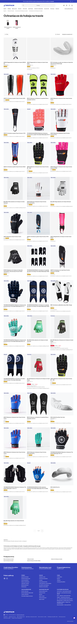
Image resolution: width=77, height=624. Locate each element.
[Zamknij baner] (72, 1)
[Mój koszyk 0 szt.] (72, 5)
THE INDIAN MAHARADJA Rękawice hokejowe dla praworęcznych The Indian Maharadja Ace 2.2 (15, 305)
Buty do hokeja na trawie (9, 559)
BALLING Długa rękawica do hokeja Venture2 (60, 201)
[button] (59, 347)
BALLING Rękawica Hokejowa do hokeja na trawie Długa (61, 340)
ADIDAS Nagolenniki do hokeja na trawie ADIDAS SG (15, 63)
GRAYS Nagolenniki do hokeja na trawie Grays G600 (37, 63)
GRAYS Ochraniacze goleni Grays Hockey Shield (14, 166)
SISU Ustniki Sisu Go (55, 487)
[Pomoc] (66, 5)
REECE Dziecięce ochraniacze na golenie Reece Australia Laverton (38, 99)
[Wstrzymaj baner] (71, 1)
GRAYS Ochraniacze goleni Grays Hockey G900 (14, 98)
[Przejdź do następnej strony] (42, 530)
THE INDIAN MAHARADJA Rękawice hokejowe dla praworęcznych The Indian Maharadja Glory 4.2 (15, 340)
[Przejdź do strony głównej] (9, 5)
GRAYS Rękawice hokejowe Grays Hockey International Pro (36, 202)
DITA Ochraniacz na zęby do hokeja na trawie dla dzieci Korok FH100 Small (61, 63)
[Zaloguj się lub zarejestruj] (69, 5)
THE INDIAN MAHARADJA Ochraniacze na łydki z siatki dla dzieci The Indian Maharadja (14, 379)
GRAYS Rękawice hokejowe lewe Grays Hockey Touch (61, 99)
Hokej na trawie (30, 559)
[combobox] (67, 34)
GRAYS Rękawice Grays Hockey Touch (12, 236)
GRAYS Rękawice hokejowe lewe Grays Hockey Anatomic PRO (61, 167)
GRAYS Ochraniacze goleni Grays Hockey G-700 (14, 133)
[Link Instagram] (7, 578)
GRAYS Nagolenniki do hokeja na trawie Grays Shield (61, 237)
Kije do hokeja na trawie (8, 560)
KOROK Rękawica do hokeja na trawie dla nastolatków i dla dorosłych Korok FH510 (13, 271)
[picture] (15, 49)
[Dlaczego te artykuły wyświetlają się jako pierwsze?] (55, 34)
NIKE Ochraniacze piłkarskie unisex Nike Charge (61, 305)
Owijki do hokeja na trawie (17, 28)
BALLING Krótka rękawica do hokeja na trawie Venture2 (14, 202)
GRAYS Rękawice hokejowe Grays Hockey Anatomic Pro (60, 134)
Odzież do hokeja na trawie (56, 559)
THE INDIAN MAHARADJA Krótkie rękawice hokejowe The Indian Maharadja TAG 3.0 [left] (37, 488)
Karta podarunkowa (69, 8)
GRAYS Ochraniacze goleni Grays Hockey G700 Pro (38, 237)
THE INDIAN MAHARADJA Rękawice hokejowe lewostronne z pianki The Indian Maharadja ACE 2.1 (38, 134)
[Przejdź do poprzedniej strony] (34, 530)
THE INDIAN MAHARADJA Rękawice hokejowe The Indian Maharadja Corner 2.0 (15, 488)
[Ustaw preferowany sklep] (64, 5)
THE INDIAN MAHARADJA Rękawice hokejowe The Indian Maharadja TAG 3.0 (61, 453)
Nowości (57, 8)
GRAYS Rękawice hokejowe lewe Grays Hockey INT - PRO (38, 167)
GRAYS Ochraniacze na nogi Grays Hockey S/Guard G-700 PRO (60, 271)
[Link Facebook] (4, 578)
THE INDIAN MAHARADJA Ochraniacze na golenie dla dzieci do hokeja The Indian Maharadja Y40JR (38, 271)
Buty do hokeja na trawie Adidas (33, 560)
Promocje (52, 8)
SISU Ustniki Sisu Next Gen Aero (57, 417)
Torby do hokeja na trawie (8, 28)
